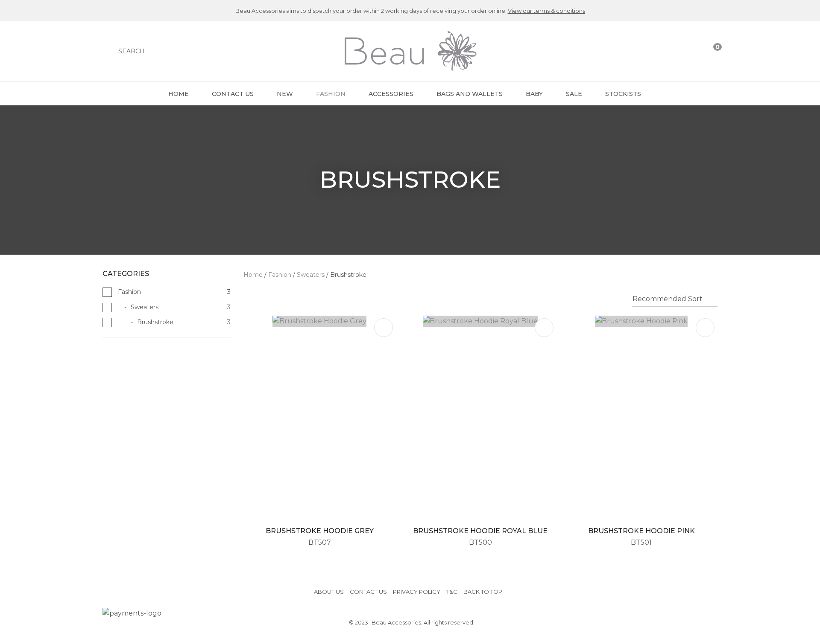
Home (178, 94)
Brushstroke (348, 275)
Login (678, 51)
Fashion (331, 94)
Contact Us (233, 94)
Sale (574, 94)
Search (131, 51)
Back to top (482, 591)
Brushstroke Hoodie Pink (641, 531)
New (285, 94)
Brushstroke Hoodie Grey (320, 531)
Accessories (391, 94)
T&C (451, 591)
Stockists (623, 94)
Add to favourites (383, 327)
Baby (534, 94)
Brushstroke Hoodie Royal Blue (480, 531)
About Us (329, 591)
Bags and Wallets (469, 94)
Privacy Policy (416, 591)
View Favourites (695, 51)
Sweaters (311, 275)
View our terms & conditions (546, 10)
